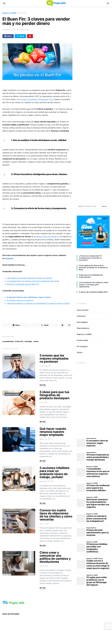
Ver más (43, 385)
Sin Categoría (82, 346)
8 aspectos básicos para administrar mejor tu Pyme (29, 297)
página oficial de (47, 236)
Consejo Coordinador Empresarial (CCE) (37, 99)
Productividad (82, 340)
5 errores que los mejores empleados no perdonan (54, 358)
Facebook (9, 258)
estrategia (28, 341)
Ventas (79, 352)
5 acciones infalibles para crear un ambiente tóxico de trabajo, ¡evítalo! (55, 472)
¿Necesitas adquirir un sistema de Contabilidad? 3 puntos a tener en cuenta (38, 303)
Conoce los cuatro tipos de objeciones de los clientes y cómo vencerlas (56, 514)
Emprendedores (83, 328)
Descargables (82, 322)
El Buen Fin (19, 341)
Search (104, 206)
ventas (35, 341)
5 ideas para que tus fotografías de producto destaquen (54, 395)
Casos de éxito (82, 310)
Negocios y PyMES (9, 13)
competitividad (8, 341)
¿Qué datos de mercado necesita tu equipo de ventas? (29, 278)
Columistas (81, 316)
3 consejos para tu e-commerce (20, 300)
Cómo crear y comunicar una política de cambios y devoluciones (55, 557)
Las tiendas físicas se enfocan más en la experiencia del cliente (33, 281)
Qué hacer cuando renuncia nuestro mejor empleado (53, 432)
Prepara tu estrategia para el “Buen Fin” (23, 284)
